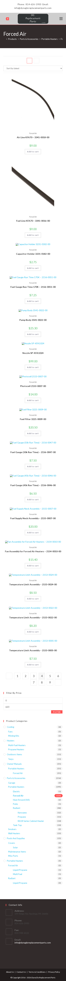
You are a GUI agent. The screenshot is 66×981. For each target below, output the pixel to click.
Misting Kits (13, 736)
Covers (11, 843)
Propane (22, 817)
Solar (15, 847)
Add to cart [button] (33, 151)
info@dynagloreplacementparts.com (33, 942)
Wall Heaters (14, 833)
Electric (16, 791)
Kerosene (22, 812)
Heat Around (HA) (21, 800)
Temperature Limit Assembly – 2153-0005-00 (33, 650)
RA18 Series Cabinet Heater (31, 821)
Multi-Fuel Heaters (16, 745)
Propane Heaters (16, 749)
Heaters (10, 740)
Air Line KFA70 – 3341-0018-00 (33, 137)
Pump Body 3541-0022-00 (32, 320)
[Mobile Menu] (61, 18)
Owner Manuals (14, 764)
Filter (57, 712)
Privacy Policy (54, 972)
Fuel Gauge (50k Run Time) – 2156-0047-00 (33, 452)
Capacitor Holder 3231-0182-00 (33, 253)
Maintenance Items (17, 851)
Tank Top (17, 825)
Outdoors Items (14, 754)
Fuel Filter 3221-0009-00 (33, 419)
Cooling (10, 727)
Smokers (12, 829)
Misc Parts (13, 856)
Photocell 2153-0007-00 (33, 386)
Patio (15, 804)
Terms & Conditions (37, 972)
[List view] (36, 60)
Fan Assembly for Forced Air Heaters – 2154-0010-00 (33, 551)
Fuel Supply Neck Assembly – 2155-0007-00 (33, 518)
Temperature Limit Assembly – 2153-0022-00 (33, 617)
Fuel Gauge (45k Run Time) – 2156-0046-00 (33, 485)
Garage (11, 783)
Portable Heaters (16, 768)
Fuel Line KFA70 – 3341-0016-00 (33, 220)
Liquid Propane (20, 870)
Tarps (10, 759)
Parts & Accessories (16, 778)
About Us (10, 972)
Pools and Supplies (16, 838)
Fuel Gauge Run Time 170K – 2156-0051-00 (33, 286)
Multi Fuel (17, 874)
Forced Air (33, 133)
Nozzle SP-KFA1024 (32, 353)
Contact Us (21, 972)
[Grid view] (29, 60)
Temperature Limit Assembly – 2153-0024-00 (33, 584)
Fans (10, 731)
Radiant (16, 808)
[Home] (4, 39)
